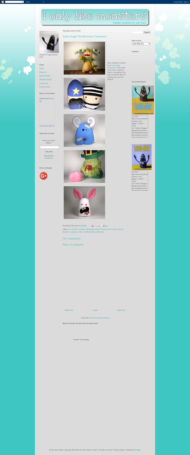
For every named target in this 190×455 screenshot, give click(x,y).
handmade (90, 229)
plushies (66, 232)
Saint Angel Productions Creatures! (85, 36)
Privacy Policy (44, 87)
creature (82, 229)
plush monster (118, 229)
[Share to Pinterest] (106, 226)
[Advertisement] (49, 226)
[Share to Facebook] (104, 226)
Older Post (121, 310)
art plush (75, 229)
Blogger (137, 450)
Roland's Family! (45, 80)
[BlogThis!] (99, 226)
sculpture (73, 232)
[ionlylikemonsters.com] (47, 123)
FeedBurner (48, 158)
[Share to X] (101, 226)
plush (110, 229)
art (70, 229)
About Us (42, 72)
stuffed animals (89, 232)
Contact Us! (43, 83)
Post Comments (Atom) (100, 318)
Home (95, 310)
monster (104, 229)
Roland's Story (44, 76)
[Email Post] (92, 226)
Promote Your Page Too (46, 126)
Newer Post (69, 310)
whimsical (100, 232)
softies (80, 232)
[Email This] (97, 226)
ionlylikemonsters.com (46, 98)
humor (97, 229)
